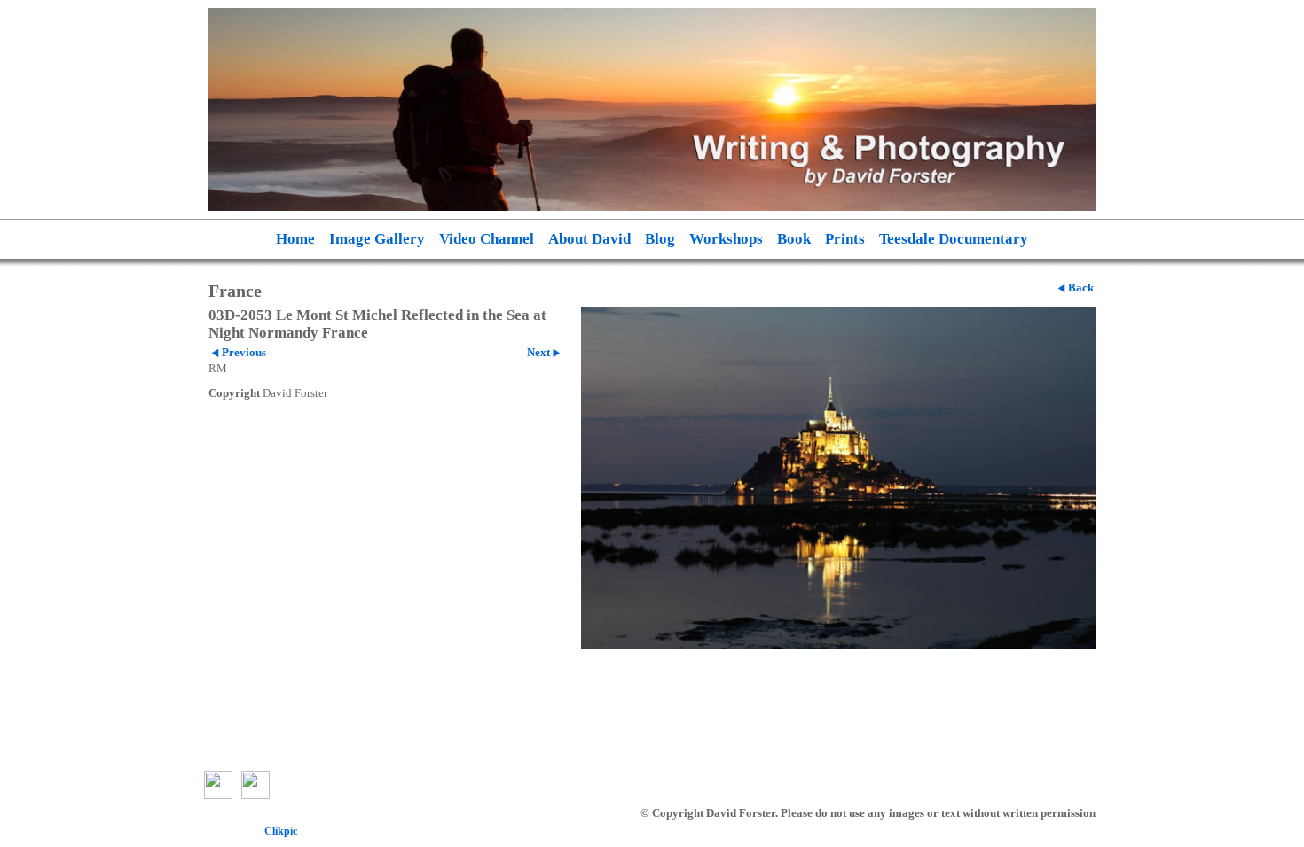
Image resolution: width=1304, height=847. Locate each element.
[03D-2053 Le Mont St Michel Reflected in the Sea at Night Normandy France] (838, 478)
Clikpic (280, 831)
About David (589, 238)
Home (295, 238)
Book (794, 238)
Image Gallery (377, 238)
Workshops (726, 238)
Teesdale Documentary (953, 238)
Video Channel (486, 238)
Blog (660, 238)
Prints (845, 238)
